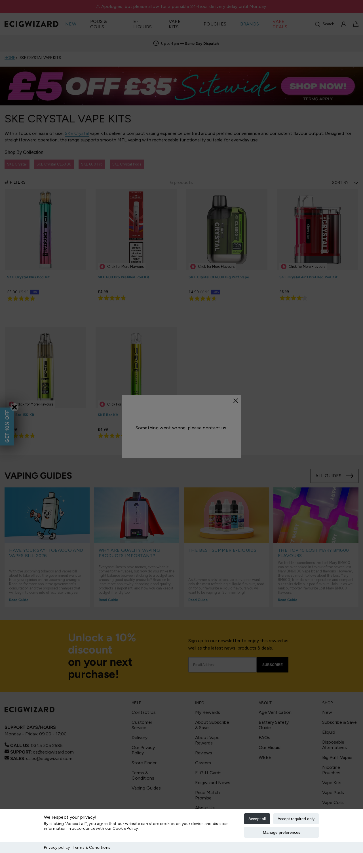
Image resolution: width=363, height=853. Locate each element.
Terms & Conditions (91, 847)
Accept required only (296, 818)
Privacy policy (57, 847)
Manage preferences (281, 832)
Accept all (257, 818)
